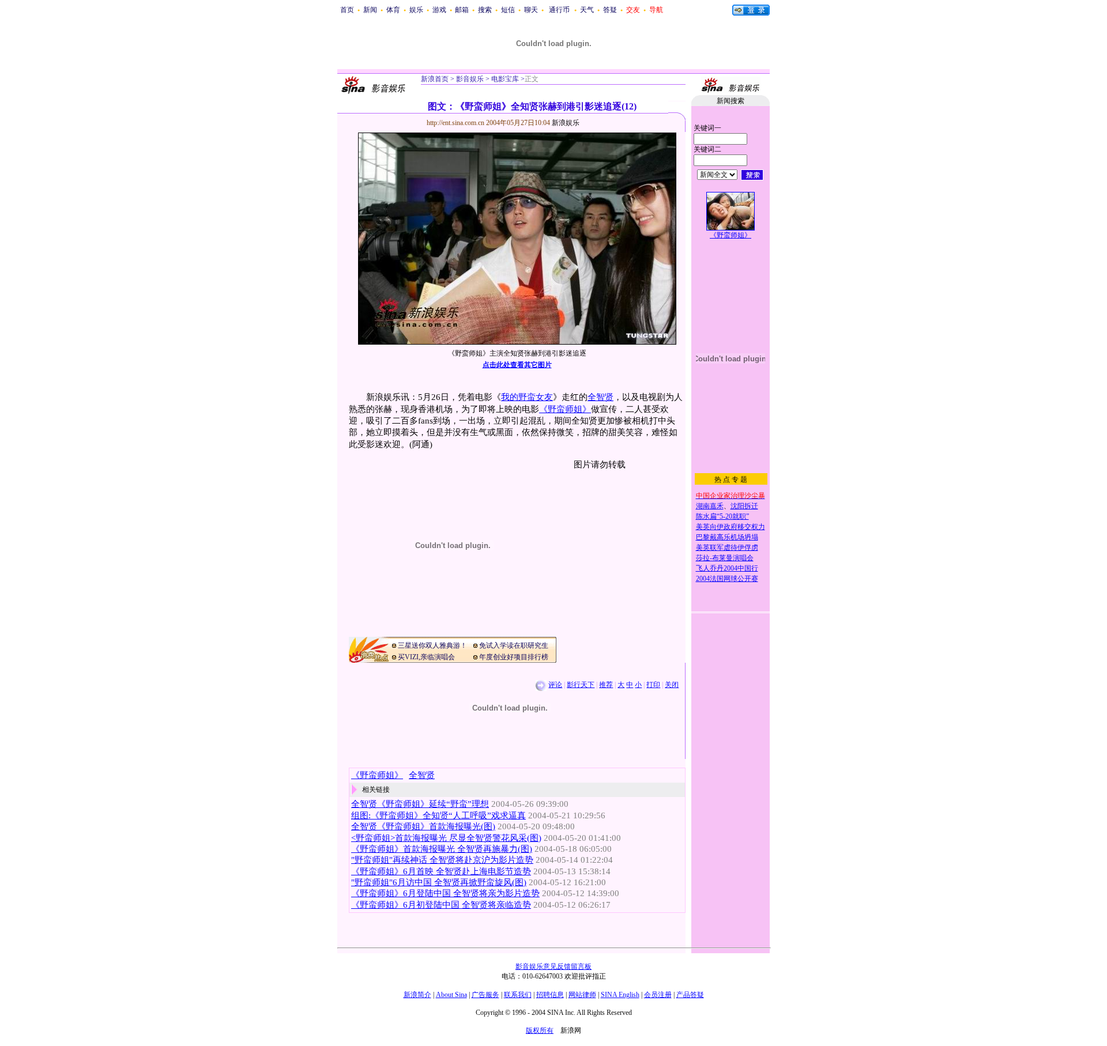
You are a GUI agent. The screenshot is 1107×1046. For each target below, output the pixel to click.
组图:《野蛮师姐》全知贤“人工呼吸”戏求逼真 (438, 815)
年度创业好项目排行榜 (513, 657)
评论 (555, 685)
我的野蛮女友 (527, 397)
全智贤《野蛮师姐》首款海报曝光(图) (423, 826)
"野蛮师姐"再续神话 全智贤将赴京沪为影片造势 (442, 859)
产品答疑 (690, 995)
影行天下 (580, 685)
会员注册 (658, 995)
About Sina (451, 995)
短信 (508, 10)
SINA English (620, 995)
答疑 (610, 10)
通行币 (559, 10)
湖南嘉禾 (710, 506)
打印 (653, 685)
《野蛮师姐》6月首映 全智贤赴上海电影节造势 (441, 871)
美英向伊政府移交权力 (730, 527)
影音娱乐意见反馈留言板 (553, 966)
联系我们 (518, 995)
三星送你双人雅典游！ (432, 645)
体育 (393, 10)
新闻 (370, 10)
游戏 (439, 10)
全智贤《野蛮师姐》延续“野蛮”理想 (420, 804)
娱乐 (416, 10)
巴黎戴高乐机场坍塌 (727, 537)
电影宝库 (504, 79)
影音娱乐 (470, 79)
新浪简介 (417, 995)
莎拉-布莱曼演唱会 (725, 558)
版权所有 (540, 1030)
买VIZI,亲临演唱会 (426, 657)
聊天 (531, 10)
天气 (587, 10)
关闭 (672, 685)
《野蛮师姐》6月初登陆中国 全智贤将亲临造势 (441, 904)
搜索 (485, 10)
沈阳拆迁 (744, 506)
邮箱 (462, 10)
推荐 (606, 685)
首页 (347, 10)
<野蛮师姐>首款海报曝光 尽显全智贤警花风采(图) (446, 838)
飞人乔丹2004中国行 (727, 568)
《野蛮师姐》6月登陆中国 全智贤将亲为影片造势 (445, 893)
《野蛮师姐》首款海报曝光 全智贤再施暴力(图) (441, 849)
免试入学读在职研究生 (513, 645)
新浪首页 (435, 79)
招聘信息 (550, 995)
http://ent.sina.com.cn (456, 123)
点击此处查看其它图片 (517, 365)
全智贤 (600, 397)
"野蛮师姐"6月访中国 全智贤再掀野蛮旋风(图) (438, 882)
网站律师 (582, 995)
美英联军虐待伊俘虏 (727, 547)
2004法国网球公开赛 (727, 579)
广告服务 (485, 995)
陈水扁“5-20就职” (722, 516)
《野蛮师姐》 (565, 409)
